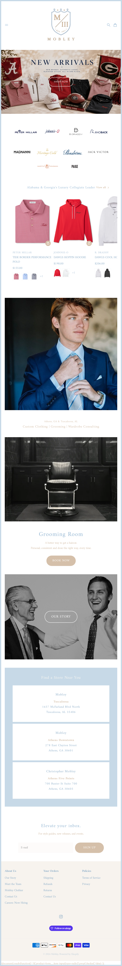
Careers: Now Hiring (16, 903)
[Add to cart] (48, 243)
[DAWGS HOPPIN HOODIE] (73, 221)
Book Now (61, 560)
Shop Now (61, 81)
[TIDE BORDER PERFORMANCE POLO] (32, 221)
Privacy (86, 884)
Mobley (54, 954)
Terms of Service (91, 878)
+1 (41, 276)
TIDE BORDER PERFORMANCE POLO (32, 260)
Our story (61, 617)
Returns (47, 890)
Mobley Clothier (14, 890)
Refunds (47, 884)
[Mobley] (61, 25)
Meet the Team (13, 884)
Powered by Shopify (69, 954)
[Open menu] (6, 25)
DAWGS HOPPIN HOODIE (70, 257)
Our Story (10, 878)
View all (101, 188)
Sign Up (89, 847)
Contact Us (11, 897)
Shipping (48, 878)
